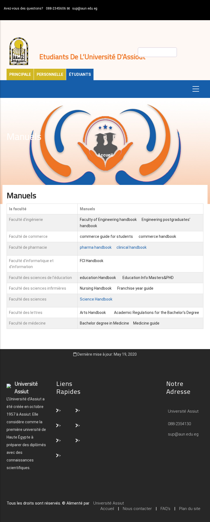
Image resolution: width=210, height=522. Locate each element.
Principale (20, 74)
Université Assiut (183, 411)
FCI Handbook (91, 261)
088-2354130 (179, 423)
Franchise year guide (135, 288)
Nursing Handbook (96, 288)
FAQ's (165, 508)
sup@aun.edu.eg (84, 8)
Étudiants (80, 74)
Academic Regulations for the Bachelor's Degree (157, 312)
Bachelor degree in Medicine (105, 323)
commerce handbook (157, 236)
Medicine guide (146, 323)
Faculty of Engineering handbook (108, 219)
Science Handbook (96, 299)
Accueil (105, 155)
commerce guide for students (106, 236)
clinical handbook (131, 247)
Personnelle (50, 74)
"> (59, 410)
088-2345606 (56, 8)
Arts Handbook (93, 312)
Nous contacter (137, 508)
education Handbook (98, 277)
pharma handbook (96, 247)
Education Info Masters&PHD (148, 277)
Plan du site (189, 508)
